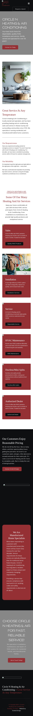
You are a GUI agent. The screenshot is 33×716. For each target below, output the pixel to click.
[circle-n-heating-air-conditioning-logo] (6, 1)
